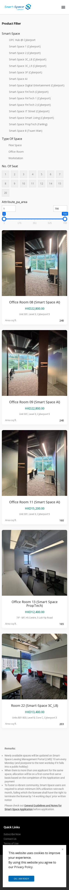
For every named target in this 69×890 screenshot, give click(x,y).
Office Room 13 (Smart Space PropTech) (35, 603)
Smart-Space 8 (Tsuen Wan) (25, 130)
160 (61, 520)
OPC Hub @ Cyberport (22, 40)
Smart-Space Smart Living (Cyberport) (31, 117)
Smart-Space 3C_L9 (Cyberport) (27, 66)
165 (61, 624)
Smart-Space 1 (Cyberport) (25, 46)
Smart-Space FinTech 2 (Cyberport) (30, 105)
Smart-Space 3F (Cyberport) (25, 72)
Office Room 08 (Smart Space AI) (34, 302)
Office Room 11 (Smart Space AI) (34, 502)
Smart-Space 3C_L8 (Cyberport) (27, 59)
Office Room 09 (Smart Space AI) (34, 402)
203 (61, 724)
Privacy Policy (23, 867)
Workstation (15, 158)
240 (61, 320)
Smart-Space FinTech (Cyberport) (29, 92)
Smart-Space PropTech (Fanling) (28, 124)
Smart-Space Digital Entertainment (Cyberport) (36, 85)
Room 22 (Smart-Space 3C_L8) (34, 705)
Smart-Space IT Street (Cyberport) (29, 111)
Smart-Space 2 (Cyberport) (25, 53)
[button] (63, 7)
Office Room (16, 151)
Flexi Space (15, 145)
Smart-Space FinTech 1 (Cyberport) (30, 98)
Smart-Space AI (18, 79)
